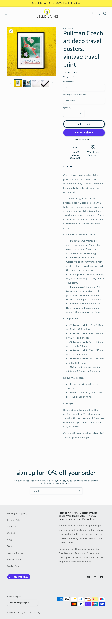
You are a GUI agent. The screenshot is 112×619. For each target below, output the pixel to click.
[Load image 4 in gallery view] (45, 83)
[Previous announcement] (5, 3)
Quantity (67, 107)
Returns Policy (14, 520)
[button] (6, 13)
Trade (10, 546)
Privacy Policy (14, 559)
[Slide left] (10, 83)
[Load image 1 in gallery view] (18, 83)
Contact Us (12, 533)
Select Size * (68, 82)
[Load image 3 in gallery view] (36, 83)
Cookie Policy (13, 566)
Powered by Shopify (32, 613)
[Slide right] (53, 83)
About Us (11, 526)
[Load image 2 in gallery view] (27, 83)
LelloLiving (18, 613)
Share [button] (69, 166)
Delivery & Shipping (17, 513)
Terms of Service (15, 553)
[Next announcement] (106, 3)
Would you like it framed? (74, 94)
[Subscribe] (79, 490)
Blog (9, 539)
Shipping (67, 77)
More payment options (84, 139)
